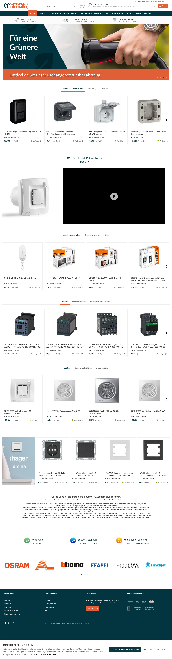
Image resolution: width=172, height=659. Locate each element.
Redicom (86, 623)
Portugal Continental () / (159, 1)
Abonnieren (93, 608)
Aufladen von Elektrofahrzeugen (73, 88)
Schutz (107, 235)
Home (32, 13)
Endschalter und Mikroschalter (100, 301)
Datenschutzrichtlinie (11, 610)
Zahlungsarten (50, 607)
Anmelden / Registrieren (142, 1)
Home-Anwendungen (145, 13)
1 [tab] (157, 77)
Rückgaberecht (50, 604)
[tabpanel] (86, 52)
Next (166, 120)
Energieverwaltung (102, 368)
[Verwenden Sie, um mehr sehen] (86, 52)
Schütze (64, 301)
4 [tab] (166, 77)
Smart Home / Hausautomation (118, 13)
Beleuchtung (92, 88)
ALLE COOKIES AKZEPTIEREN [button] (125, 649)
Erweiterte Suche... (82, 6)
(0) (164, 6)
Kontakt (47, 600)
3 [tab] (163, 77)
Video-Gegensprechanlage (71, 235)
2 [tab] (160, 77)
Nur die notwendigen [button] (155, 649)
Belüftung (67, 368)
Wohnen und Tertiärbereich (64, 13)
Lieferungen (8, 607)
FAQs (47, 610)
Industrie (43, 13)
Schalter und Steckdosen (91, 13)
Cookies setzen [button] (46, 654)
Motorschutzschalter (78, 301)
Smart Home (105, 88)
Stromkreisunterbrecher (92, 235)
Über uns (7, 600)
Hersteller (7, 604)
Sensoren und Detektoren (83, 368)
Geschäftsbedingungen (12, 614)
